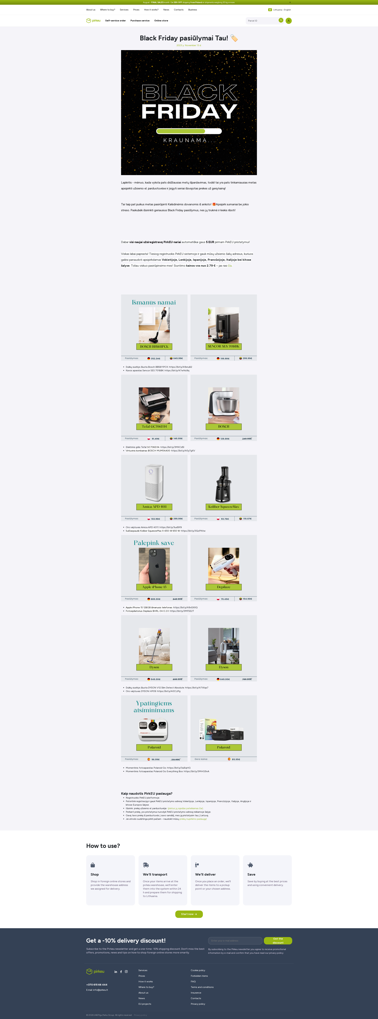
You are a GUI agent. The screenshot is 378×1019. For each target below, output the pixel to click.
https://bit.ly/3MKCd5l (172, 447)
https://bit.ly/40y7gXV (183, 450)
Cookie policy (198, 970)
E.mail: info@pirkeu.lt (97, 989)
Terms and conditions (202, 987)
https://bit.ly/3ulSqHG (179, 767)
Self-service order (115, 20)
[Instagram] (126, 972)
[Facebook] (121, 972)
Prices (136, 9)
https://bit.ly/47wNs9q (177, 370)
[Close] (290, 2)
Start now (187, 914)
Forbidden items (199, 975)
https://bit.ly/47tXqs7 (196, 687)
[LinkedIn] (116, 972)
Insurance (196, 992)
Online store (161, 20)
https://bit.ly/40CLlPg (168, 691)
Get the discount (278, 940)
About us (90, 9)
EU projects (145, 1003)
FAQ (193, 981)
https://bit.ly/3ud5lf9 (171, 527)
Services (124, 9)
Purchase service (140, 20)
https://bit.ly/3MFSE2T (182, 611)
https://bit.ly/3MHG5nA (196, 771)
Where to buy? (107, 9)
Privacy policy (198, 1003)
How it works (146, 981)
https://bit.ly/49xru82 (180, 367)
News (166, 9)
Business (192, 9)
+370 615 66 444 (96, 984)
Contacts (179, 9)
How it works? (151, 9)
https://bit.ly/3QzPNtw (193, 530)
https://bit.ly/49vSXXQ (185, 607)
